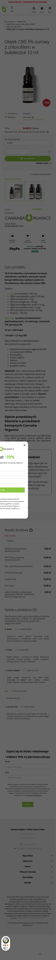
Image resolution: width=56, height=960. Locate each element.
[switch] (5, 948)
